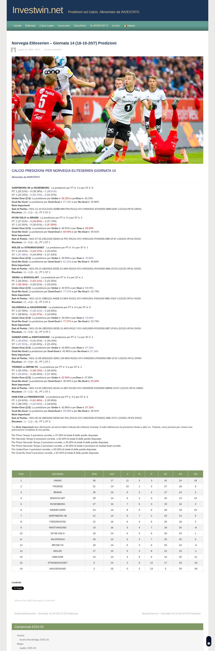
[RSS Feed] (195, 9)
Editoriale (30, 25)
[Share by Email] (195, 600)
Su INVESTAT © (99, 25)
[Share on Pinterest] (190, 600)
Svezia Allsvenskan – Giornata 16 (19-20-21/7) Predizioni (46, 613)
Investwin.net (37, 10)
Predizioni (49, 600)
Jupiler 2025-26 (27, 648)
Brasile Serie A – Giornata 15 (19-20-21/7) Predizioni (171, 613)
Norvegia (37, 600)
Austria (20, 635)
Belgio (20, 643)
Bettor (58, 49)
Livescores (64, 25)
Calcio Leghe (46, 25)
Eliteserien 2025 (23, 600)
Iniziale (17, 25)
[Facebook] (200, 9)
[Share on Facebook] (180, 600)
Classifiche (80, 25)
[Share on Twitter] (175, 600)
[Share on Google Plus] (185, 600)
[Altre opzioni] (201, 600)
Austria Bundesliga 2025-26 (34, 639)
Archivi (116, 25)
